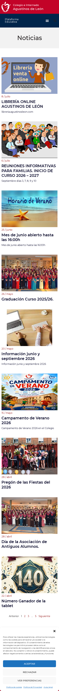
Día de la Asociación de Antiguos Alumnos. (24, 544)
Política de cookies (14, 687)
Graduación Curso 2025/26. (27, 299)
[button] (54, 631)
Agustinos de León (28, 7)
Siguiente (44, 616)
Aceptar (29, 663)
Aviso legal (48, 687)
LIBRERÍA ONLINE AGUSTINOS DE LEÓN (22, 104)
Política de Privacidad (32, 687)
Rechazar (29, 672)
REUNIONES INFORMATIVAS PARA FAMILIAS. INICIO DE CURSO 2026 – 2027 (29, 171)
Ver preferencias (29, 680)
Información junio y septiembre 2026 (21, 356)
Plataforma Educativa (11, 20)
